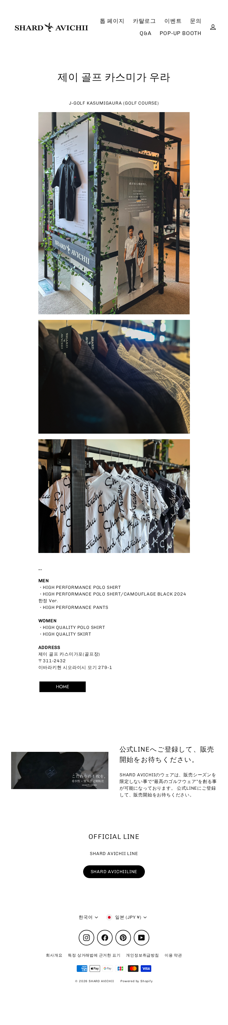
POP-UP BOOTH (181, 33)
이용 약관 (173, 955)
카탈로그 (144, 21)
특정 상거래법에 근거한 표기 (94, 955)
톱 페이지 (112, 21)
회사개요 (54, 955)
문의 (196, 21)
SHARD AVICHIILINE (114, 871)
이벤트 (173, 21)
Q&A (145, 33)
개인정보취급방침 (142, 955)
